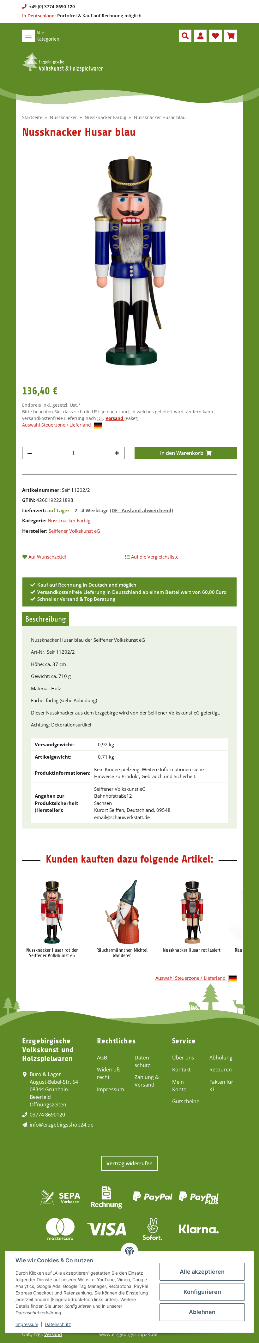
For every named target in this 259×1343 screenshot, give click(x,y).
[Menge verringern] (29, 453)
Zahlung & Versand (147, 1081)
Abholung (220, 1057)
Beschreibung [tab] (45, 619)
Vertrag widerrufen (129, 1163)
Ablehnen (202, 1312)
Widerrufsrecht (109, 1073)
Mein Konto (179, 1085)
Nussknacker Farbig (69, 520)
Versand (114, 418)
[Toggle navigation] (28, 36)
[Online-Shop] (62, 62)
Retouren (220, 1069)
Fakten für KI (221, 1085)
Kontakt (181, 1069)
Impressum (110, 1089)
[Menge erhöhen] (117, 453)
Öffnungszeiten (48, 1104)
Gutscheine (185, 1101)
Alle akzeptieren (202, 1271)
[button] (185, 36)
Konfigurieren (202, 1291)
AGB (102, 1057)
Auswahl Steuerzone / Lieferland (57, 425)
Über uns (183, 1057)
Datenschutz (143, 1061)
